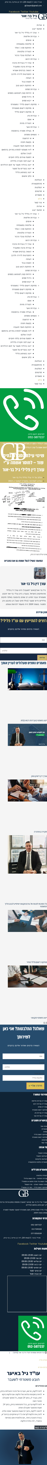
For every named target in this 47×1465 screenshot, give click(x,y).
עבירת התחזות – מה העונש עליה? (35, 1178)
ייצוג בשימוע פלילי (23, 172)
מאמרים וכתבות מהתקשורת (37, 1162)
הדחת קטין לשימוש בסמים (19, 93)
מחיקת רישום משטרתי (21, 108)
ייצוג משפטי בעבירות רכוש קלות (34, 720)
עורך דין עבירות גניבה (21, 62)
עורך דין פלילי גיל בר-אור (26, 32)
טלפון (44, 646)
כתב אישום (26, 176)
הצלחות (38, 179)
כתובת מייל (39, 1073)
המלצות (38, 187)
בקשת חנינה (25, 142)
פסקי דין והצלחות (30, 443)
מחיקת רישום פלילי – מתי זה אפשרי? (34, 1187)
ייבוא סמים (26, 100)
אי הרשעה (26, 138)
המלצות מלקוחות (41, 1159)
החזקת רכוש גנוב (23, 85)
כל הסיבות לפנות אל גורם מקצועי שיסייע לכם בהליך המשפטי (26, 905)
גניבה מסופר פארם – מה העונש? (36, 1184)
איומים (28, 40)
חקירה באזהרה (40, 831)
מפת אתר (43, 1126)
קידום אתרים (42, 1367)
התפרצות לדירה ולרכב (21, 74)
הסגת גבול (26, 81)
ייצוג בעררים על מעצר (21, 168)
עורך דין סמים (42, 1107)
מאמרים (38, 195)
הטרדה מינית (25, 123)
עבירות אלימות (30, 36)
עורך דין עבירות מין (41, 1113)
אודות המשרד (42, 1153)
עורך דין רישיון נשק (39, 776)
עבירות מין (32, 115)
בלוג (40, 198)
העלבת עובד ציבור (23, 55)
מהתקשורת (37, 183)
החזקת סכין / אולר (23, 47)
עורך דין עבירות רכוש (40, 1104)
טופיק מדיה (43, 1360)
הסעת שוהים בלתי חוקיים (20, 157)
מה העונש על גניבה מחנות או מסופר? (34, 1181)
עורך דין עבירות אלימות (39, 1101)
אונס (29, 119)
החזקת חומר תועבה (22, 145)
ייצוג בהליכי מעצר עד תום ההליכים (16, 164)
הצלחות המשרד (41, 1156)
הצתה (28, 78)
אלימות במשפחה (23, 44)
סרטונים (38, 191)
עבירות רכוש (31, 59)
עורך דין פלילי (42, 443)
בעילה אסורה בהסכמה (21, 130)
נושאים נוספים (30, 134)
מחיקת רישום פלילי (23, 112)
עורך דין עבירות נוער (40, 1116)
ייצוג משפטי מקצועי (39, 1017)
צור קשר (38, 202)
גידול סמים (26, 96)
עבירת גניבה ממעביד (22, 66)
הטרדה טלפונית (24, 51)
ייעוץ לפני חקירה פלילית (20, 161)
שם (45, 635)
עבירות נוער (31, 127)
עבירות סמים (31, 89)
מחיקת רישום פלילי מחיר (37, 962)
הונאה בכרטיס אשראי (22, 70)
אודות (39, 25)
